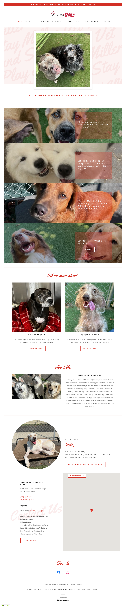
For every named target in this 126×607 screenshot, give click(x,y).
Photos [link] (106, 21)
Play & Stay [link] (43, 21)
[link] (63, 14)
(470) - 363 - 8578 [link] (26, 497)
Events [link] (68, 21)
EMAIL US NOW (30, 540)
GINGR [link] (78, 21)
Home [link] (19, 21)
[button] (120, 14)
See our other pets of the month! (85, 464)
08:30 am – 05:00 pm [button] (36, 511)
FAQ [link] (86, 21)
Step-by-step (36, 349)
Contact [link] (95, 21)
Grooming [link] (57, 21)
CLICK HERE (86, 249)
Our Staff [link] (30, 21)
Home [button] (30, 589)
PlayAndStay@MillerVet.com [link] (29, 500)
